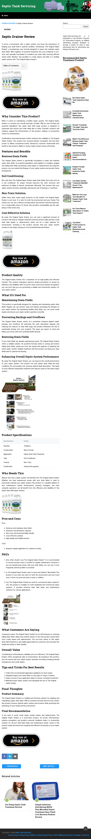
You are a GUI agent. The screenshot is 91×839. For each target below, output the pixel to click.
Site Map (77, 835)
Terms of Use (13, 835)
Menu (6, 15)
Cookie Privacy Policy (44, 835)
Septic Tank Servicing (19, 6)
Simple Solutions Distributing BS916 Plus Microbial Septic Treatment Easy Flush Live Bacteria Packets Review (45, 810)
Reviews (7, 29)
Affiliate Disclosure (65, 835)
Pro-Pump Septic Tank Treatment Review (15, 805)
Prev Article (12, 766)
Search (65, 23)
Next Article (48, 766)
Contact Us (85, 835)
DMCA (32, 835)
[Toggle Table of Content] (22, 66)
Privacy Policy (24, 835)
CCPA (55, 835)
